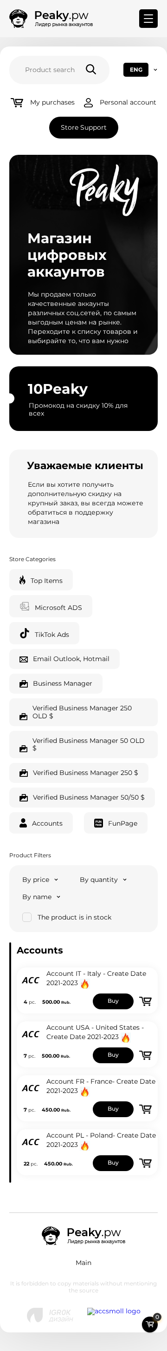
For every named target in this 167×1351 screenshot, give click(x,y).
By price (35, 880)
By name (36, 897)
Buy (113, 1000)
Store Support (84, 127)
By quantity (99, 880)
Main (83, 1262)
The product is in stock (74, 917)
